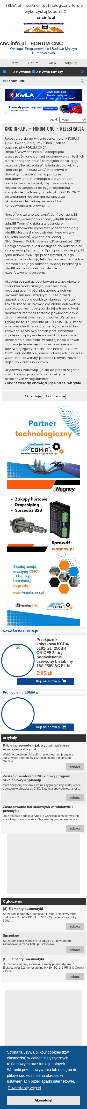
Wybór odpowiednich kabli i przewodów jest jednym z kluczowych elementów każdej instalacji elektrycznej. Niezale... (41, 756)
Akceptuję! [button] (43, 1100)
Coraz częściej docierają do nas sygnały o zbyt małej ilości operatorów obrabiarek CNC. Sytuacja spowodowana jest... (41, 787)
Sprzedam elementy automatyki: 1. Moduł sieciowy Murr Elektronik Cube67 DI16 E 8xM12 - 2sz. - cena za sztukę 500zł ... (41, 917)
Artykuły (71, 63)
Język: (54, 119)
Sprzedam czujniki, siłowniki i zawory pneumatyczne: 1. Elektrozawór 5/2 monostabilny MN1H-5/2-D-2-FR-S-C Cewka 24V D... (43, 968)
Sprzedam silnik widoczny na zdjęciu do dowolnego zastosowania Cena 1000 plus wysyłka (41, 943)
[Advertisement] (43, 864)
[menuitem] (47, 72)
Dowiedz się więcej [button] (24, 1088)
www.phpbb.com (29, 250)
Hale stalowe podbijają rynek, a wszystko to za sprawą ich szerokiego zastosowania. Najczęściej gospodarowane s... (41, 817)
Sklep (51, 63)
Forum (33, 63)
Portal (14, 63)
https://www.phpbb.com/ (25, 273)
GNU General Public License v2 (29, 241)
